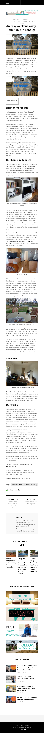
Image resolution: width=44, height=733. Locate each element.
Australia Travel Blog (30, 485)
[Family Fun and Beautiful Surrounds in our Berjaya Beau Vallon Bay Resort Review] (23, 553)
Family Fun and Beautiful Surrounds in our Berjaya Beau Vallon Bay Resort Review (22, 566)
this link (17, 458)
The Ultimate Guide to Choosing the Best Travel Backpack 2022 (26, 688)
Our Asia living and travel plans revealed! (31, 504)
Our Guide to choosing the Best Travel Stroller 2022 (26, 678)
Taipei (12, 145)
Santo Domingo (23, 145)
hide (15, 100)
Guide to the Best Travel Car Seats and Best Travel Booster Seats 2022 (27, 668)
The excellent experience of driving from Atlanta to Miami (12, 505)
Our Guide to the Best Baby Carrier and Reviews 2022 (27, 698)
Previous (3, 557)
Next (41, 557)
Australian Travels (21, 19)
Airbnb (19, 120)
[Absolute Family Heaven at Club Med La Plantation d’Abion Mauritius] (35, 553)
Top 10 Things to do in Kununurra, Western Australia (11, 563)
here (26, 345)
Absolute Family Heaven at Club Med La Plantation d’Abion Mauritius (34, 565)
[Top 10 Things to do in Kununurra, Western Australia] (11, 553)
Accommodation (16, 485)
